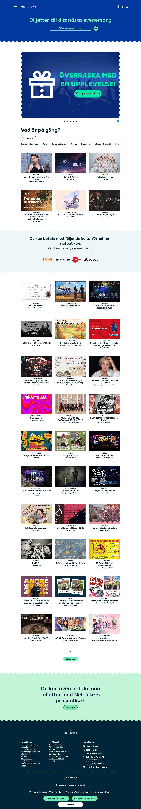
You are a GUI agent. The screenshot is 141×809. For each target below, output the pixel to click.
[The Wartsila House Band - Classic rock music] (104, 291)
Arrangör (52, 761)
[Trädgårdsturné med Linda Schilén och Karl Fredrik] (70, 586)
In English (81, 785)
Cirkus (74, 144)
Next (118, 144)
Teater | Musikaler (29, 144)
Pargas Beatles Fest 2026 (36, 455)
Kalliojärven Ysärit (104, 455)
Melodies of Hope (104, 177)
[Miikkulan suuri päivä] (70, 329)
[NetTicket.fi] (70, 733)
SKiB (70, 219)
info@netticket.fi (92, 746)
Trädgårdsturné (70, 455)
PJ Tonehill (70, 179)
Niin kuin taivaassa (70, 305)
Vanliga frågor (71, 778)
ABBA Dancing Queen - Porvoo (70, 638)
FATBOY (36, 563)
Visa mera (70, 659)
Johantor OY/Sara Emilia (36, 181)
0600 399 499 (91, 750)
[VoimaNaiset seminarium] (104, 514)
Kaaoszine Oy (36, 345)
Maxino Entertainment (104, 422)
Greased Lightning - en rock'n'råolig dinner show (36, 381)
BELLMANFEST (36, 305)
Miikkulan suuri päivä (70, 343)
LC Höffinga (104, 179)
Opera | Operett (103, 144)
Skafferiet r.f (104, 310)
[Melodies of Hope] (104, 163)
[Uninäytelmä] (36, 404)
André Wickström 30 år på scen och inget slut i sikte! (36, 601)
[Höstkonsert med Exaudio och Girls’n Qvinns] (70, 549)
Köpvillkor (53, 749)
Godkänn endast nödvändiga (85, 798)
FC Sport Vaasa (105, 347)
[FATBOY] (36, 549)
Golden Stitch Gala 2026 (36, 638)
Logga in (24, 747)
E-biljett (24, 761)
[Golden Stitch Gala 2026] (36, 624)
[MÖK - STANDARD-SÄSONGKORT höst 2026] (70, 404)
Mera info (70, 805)
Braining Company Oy (104, 530)
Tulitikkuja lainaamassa (36, 528)
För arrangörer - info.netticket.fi (95, 767)
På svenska (72, 785)
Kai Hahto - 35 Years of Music (36, 343)
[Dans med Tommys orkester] (104, 586)
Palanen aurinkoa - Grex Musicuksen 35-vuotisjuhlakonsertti (36, 216)
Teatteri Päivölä (36, 530)
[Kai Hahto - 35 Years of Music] (36, 329)
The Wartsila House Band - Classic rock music (105, 306)
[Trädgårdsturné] (70, 441)
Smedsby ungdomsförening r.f (105, 603)
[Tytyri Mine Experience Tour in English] (36, 476)
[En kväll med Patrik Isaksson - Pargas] (104, 404)
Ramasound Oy (36, 565)
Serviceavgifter (55, 754)
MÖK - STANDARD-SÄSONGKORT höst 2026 (70, 419)
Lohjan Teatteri (70, 308)
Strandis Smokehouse (70, 605)
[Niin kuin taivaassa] (70, 291)
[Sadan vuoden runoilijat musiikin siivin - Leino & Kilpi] (70, 366)
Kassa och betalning (29, 756)
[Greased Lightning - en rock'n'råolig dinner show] (36, 366)
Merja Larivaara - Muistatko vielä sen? (104, 381)
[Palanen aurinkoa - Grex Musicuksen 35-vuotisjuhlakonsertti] (36, 200)
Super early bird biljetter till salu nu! (70, 108)
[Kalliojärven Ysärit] (104, 441)
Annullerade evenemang (58, 756)
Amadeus (104, 638)
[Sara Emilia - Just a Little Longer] (36, 163)
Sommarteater (59, 144)
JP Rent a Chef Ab (70, 457)
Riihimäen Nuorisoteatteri (36, 420)
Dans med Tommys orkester (104, 601)
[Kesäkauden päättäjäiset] (104, 200)
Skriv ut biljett (26, 758)
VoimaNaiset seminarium (105, 528)
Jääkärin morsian (70, 491)
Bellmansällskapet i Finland (36, 308)
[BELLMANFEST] (36, 291)
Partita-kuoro (70, 385)
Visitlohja (36, 495)
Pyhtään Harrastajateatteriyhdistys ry (70, 345)
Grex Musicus (36, 221)
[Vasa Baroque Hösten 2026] (70, 514)
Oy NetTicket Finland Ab (95, 757)
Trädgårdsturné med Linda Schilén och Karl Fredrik (70, 601)
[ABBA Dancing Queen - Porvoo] (70, 624)
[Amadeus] (104, 624)
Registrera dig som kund (30, 745)
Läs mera (70, 707)
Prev (23, 144)
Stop (118, 121)
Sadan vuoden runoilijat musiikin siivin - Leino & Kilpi (70, 381)
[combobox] (70, 28)
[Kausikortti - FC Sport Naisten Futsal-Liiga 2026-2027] (104, 329)
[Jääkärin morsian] (70, 476)
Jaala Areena (105, 216)
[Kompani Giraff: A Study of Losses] (70, 200)
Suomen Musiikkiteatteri (70, 640)
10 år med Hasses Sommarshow (104, 564)
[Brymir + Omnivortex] (104, 476)
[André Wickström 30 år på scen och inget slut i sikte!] (36, 586)
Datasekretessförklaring (58, 752)
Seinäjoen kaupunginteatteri (70, 493)
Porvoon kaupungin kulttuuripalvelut (105, 385)
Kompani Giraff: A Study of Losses (70, 215)
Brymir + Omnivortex (105, 491)
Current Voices (70, 177)
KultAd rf (36, 457)
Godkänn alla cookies (56, 798)
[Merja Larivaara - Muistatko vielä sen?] (104, 366)
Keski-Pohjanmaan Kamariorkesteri (70, 422)
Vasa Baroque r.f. (70, 530)
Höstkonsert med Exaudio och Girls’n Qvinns (70, 564)
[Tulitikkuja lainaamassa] (36, 514)
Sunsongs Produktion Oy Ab (104, 567)
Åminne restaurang (36, 385)
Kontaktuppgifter (56, 745)
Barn (45, 144)
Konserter (86, 144)
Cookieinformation (56, 758)
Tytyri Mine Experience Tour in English (36, 491)
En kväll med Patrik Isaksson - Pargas (104, 419)
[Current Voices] (70, 163)
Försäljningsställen (56, 747)
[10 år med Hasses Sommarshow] (104, 549)
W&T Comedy (36, 605)
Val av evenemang (28, 749)
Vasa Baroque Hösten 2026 (70, 528)
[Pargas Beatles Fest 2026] (36, 441)
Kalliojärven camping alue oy (104, 457)
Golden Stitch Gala (36, 640)
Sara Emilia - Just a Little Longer (36, 178)
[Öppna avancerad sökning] (96, 28)
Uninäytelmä (36, 418)
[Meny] (15, 6)
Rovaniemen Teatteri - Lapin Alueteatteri (104, 640)
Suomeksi (62, 785)
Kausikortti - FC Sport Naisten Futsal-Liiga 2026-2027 (104, 344)
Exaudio (70, 567)
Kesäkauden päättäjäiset (105, 214)
